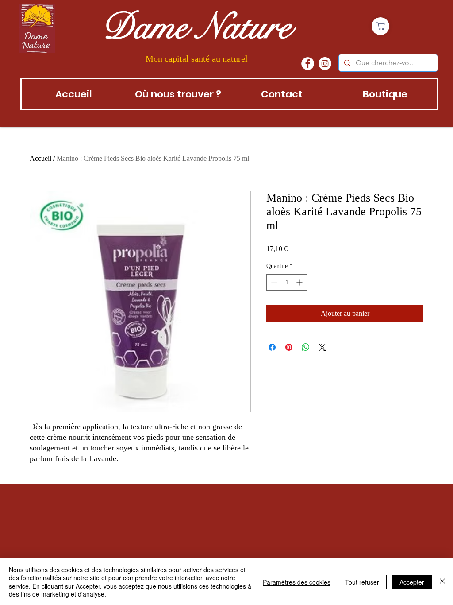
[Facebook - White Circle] (307, 63)
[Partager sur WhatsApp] (305, 347)
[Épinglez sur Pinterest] (289, 347)
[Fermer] (442, 582)
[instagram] (325, 63)
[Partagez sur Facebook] (272, 347)
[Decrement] (273, 282)
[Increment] (300, 282)
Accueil (40, 158)
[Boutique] (380, 26)
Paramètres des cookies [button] (296, 582)
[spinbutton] (287, 282)
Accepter (411, 582)
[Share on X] (322, 347)
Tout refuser (362, 582)
